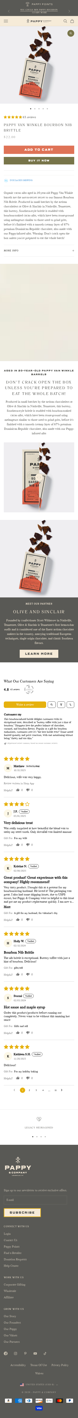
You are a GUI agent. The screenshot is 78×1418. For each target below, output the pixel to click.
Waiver (39, 1373)
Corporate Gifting (14, 1284)
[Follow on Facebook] (6, 1353)
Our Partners (12, 1341)
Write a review (25, 704)
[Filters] (61, 704)
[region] (39, 1123)
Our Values (10, 1335)
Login (7, 1233)
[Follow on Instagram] (15, 1353)
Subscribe (22, 1212)
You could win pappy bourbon (39, 10)
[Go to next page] (63, 1090)
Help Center (11, 1265)
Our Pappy (10, 1329)
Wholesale (10, 1291)
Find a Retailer (13, 1253)
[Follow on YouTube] (35, 1353)
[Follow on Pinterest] (25, 1353)
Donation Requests (15, 1259)
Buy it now (39, 160)
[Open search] (52, 704)
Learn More (39, 653)
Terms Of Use (38, 1365)
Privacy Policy (60, 1365)
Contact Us (10, 1240)
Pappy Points (12, 1246)
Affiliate (9, 1297)
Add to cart (39, 149)
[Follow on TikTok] (45, 1353)
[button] (13, 117)
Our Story (10, 1316)
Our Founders (12, 1322)
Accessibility (18, 1365)
